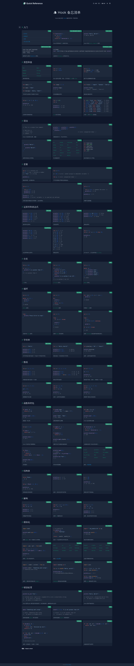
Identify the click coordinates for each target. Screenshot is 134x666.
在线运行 (26, 36)
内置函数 (89, 464)
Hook (64, 18)
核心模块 (59, 558)
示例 (25, 39)
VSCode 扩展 (27, 41)
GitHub (25, 33)
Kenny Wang (68, 664)
